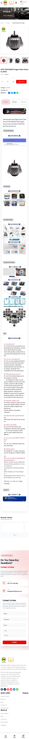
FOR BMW (8, 87)
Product (8, 23)
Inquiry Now (21, 81)
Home (2, 23)
